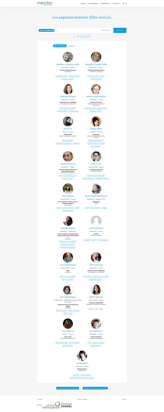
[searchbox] (72, 30)
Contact (40, 399)
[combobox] (68, 30)
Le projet (83, 3)
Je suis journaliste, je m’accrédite (68, 388)
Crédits (124, 399)
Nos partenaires (93, 3)
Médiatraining (105, 3)
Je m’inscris (115, 3)
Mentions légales (82, 399)
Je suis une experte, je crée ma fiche (95, 388)
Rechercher (120, 30)
